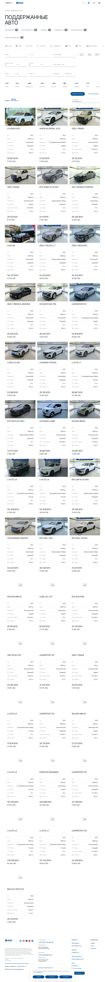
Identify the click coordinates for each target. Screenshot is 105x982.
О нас (92, 945)
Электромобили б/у (77, 959)
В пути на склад (76, 968)
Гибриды (74, 949)
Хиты (73, 963)
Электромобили (76, 956)
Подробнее (39, 972)
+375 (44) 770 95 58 (45, 942)
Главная (7, 10)
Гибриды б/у (75, 952)
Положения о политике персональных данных (17, 963)
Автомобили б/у (76, 945)
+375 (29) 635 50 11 (45, 955)
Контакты (93, 948)
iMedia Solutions (21, 966)
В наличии (75, 965)
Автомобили (75, 943)
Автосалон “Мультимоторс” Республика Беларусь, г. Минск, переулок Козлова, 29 (52, 968)
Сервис (93, 943)
